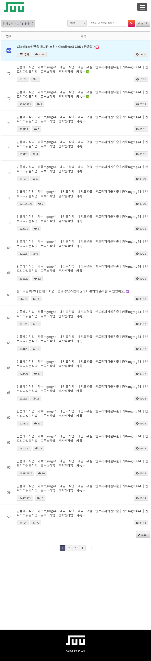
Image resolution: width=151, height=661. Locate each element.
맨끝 (88, 548)
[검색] (131, 23)
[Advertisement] (75, 586)
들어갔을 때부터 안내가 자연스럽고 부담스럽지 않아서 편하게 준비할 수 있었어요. (71, 291)
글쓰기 (144, 23)
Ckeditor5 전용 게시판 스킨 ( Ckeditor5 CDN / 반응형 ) (56, 46)
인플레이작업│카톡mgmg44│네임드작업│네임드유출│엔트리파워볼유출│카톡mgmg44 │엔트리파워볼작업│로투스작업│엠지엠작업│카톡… (82, 69)
